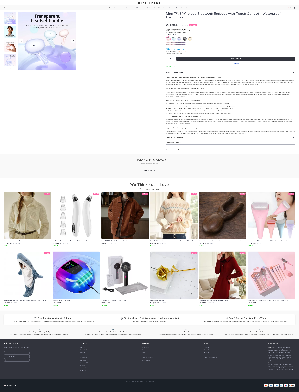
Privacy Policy (208, 355)
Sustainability (84, 368)
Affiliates (83, 360)
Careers (82, 352)
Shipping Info (146, 350)
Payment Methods (147, 357)
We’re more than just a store (276, 363)
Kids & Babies (136, 7)
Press (82, 355)
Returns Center (146, 355)
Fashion (116, 7)
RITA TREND (271, 347)
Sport (177, 7)
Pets (182, 7)
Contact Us (145, 347)
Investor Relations (85, 362)
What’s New (207, 350)
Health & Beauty (125, 7)
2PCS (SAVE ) (171, 42)
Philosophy (83, 370)
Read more (189, 7)
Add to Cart (236, 59)
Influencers (83, 357)
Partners (82, 365)
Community (83, 373)
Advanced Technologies (160, 7)
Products (206, 347)
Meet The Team (85, 350)
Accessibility (151, 381)
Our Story (83, 347)
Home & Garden (146, 7)
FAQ (143, 352)
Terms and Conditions (210, 357)
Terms (141, 381)
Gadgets (171, 7)
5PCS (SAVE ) (171, 44)
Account (206, 352)
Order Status (146, 360)
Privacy (145, 381)
